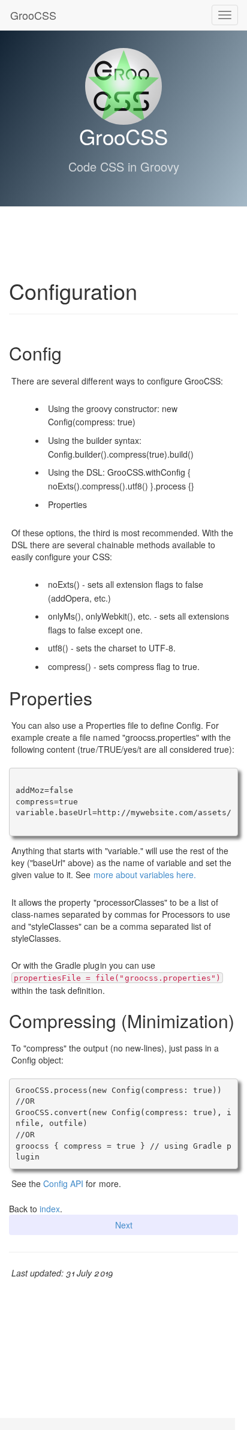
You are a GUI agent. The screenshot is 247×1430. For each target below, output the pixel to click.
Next (123, 1225)
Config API (63, 1183)
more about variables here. (145, 875)
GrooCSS (32, 15)
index (50, 1209)
